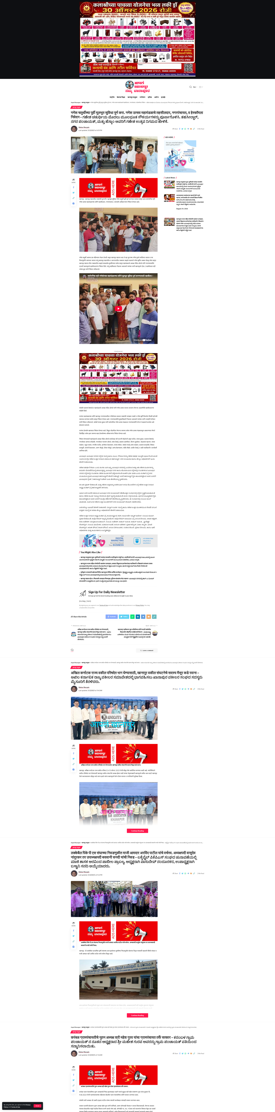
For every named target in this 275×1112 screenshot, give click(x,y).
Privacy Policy (140, 605)
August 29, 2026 (182, 209)
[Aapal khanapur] (137, 87)
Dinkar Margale (84, 127)
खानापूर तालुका (76, 107)
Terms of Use (15, 1107)
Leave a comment (148, 650)
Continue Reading (137, 831)
